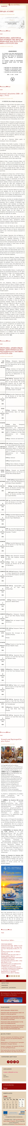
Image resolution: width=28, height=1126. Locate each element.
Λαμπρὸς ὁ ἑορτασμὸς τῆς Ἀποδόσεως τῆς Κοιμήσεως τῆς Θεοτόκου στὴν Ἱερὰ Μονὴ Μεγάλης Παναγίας (12, 1038)
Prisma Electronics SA (20, 1124)
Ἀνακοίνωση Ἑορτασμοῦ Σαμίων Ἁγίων (11, 740)
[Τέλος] (19, 976)
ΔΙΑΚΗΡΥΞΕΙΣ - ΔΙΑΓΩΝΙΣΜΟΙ (8, 987)
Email (8, 30)
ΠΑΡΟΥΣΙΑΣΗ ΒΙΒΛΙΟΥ (6, 944)
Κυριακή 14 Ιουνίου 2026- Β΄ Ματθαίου (10, 972)
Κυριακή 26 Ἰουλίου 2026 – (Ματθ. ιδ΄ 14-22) (11, 945)
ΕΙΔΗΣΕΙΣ (3, 980)
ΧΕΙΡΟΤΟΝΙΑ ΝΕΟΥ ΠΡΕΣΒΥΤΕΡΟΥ (9, 1010)
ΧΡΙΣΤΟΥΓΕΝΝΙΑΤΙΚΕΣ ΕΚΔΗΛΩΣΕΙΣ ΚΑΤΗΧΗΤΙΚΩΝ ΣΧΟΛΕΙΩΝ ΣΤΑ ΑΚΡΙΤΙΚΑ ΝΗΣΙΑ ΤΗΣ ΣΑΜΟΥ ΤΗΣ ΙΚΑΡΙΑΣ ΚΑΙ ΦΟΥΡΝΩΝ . (13, 1018)
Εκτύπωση (5, 929)
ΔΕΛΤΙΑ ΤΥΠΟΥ (5, 983)
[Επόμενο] (17, 976)
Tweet (2, 932)
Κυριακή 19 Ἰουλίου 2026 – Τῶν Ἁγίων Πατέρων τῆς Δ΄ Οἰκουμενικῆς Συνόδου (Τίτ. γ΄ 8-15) (11, 949)
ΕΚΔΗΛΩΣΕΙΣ (4, 985)
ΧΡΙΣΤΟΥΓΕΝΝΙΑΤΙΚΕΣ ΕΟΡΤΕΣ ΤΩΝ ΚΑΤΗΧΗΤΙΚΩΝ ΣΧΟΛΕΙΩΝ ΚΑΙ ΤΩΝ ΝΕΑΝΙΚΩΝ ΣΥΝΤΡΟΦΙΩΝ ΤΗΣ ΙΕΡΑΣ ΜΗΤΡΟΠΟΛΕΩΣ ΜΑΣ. (13, 1027)
